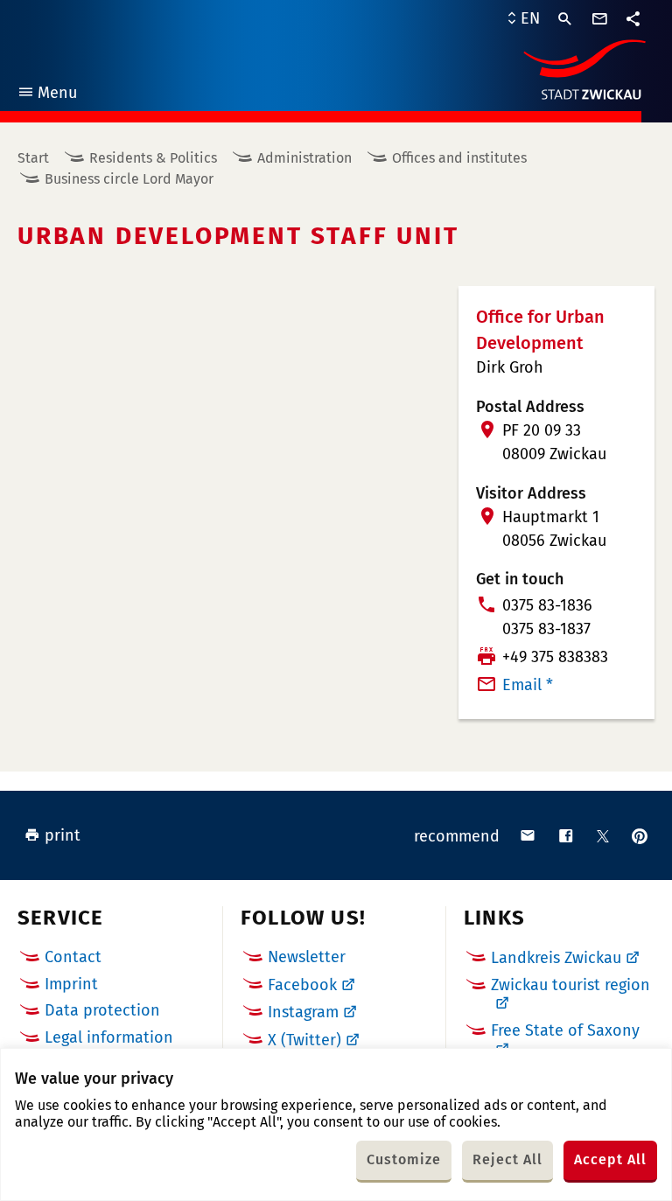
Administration (304, 158)
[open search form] (565, 19)
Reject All (507, 1159)
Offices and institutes (459, 158)
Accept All (610, 1159)
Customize (404, 1159)
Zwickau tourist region (570, 985)
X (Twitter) (304, 1040)
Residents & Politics (153, 158)
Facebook (302, 985)
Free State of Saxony (565, 1030)
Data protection (102, 1010)
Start (33, 158)
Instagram (303, 1012)
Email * (527, 685)
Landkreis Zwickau (556, 957)
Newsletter (307, 957)
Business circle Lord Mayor (129, 179)
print (62, 835)
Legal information (109, 1037)
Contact (73, 957)
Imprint (71, 984)
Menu (47, 95)
